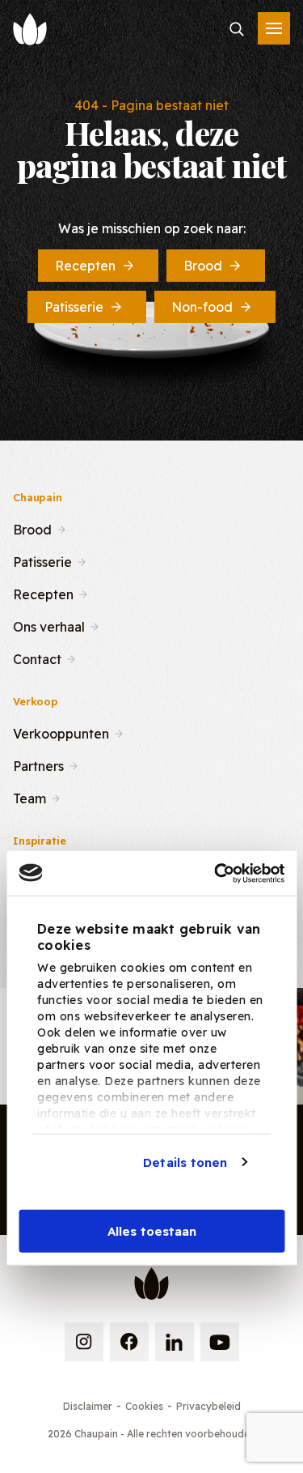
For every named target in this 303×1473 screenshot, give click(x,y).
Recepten (85, 266)
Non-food (202, 307)
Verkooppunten (61, 732)
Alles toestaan (151, 1231)
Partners (38, 764)
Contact (37, 657)
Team (29, 796)
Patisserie (73, 307)
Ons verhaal (49, 625)
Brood (202, 266)
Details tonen (185, 1161)
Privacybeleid (208, 1406)
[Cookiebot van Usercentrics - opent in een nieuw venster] (215, 872)
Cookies (144, 1406)
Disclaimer (87, 1406)
